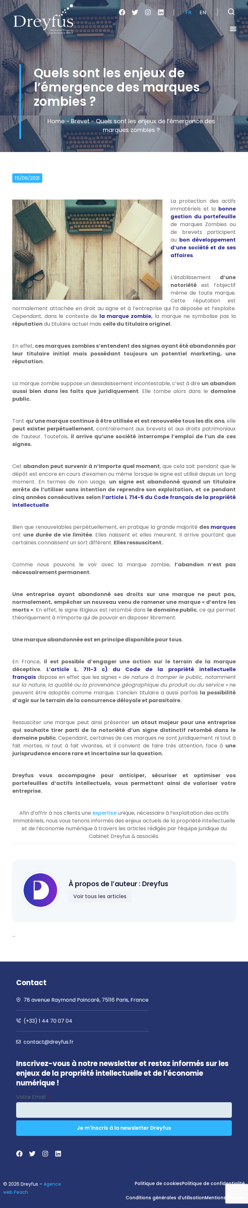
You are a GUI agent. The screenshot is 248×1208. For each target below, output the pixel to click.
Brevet (80, 121)
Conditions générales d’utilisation (165, 1197)
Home (56, 121)
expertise (104, 813)
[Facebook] (122, 12)
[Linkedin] (161, 12)
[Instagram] (148, 12)
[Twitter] (135, 12)
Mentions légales (225, 1197)
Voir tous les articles (100, 896)
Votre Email (32, 1097)
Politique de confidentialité (213, 1183)
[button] (231, 12)
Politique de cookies (158, 1183)
